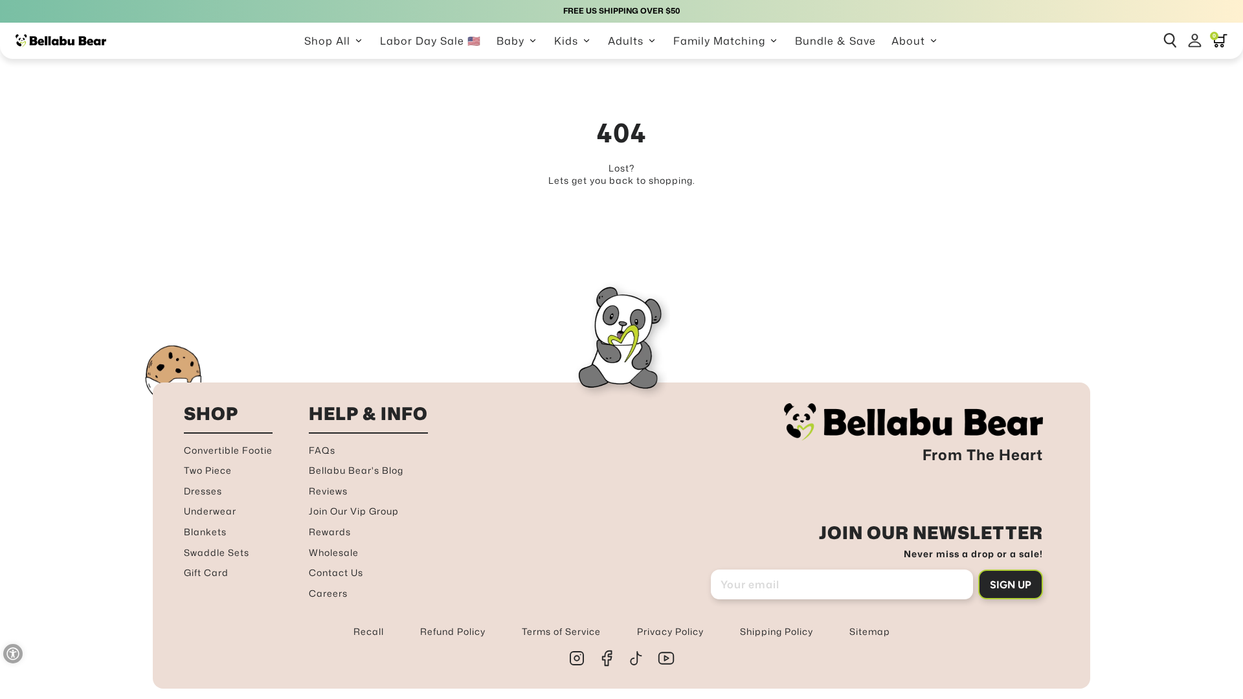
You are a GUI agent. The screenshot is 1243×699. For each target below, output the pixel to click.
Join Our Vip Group (354, 511)
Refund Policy (453, 631)
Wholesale (334, 552)
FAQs (322, 450)
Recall (368, 631)
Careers (328, 593)
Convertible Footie (228, 450)
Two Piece (208, 470)
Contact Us (336, 572)
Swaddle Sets (216, 552)
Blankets (205, 532)
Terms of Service (561, 631)
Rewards (330, 532)
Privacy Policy (670, 631)
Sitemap (869, 631)
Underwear (210, 511)
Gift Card (206, 572)
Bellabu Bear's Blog (356, 470)
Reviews (328, 491)
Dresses (203, 491)
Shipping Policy (776, 631)
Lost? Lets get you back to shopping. (621, 174)
